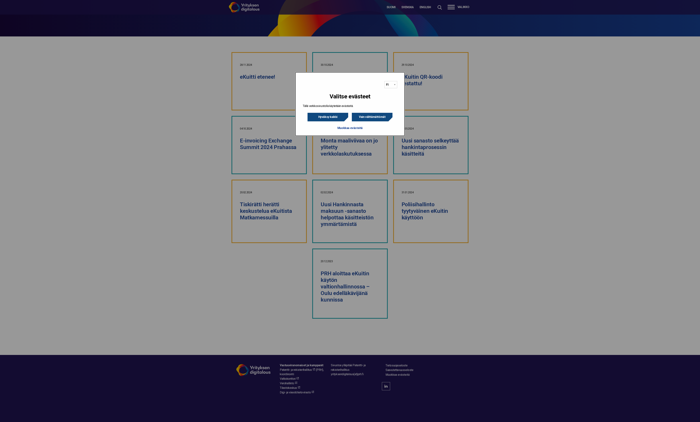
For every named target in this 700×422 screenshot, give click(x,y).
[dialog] (350, 104)
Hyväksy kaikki (327, 117)
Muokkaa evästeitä (350, 128)
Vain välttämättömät (372, 117)
